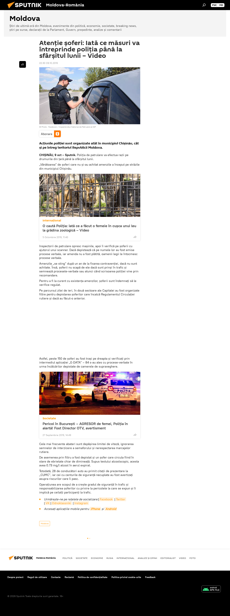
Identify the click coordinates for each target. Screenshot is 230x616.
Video (182, 558)
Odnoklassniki (61, 503)
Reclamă (69, 577)
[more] (135, 237)
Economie (97, 558)
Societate (49, 418)
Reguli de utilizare (37, 577)
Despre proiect (15, 577)
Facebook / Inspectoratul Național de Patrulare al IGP (72, 127)
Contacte (56, 577)
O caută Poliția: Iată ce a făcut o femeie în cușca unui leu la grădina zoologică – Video (89, 228)
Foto (192, 558)
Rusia (109, 558)
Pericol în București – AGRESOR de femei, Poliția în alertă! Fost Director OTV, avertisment (85, 425)
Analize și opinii (147, 558)
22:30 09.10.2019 (48, 63)
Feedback (150, 577)
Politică (67, 558)
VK (48, 503)
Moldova (44, 523)
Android (110, 509)
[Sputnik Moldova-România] (26, 9)
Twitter (120, 499)
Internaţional (52, 220)
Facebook (106, 499)
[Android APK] (211, 589)
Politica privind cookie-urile (126, 577)
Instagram (81, 503)
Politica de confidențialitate (92, 577)
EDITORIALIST (168, 558)
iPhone (95, 509)
